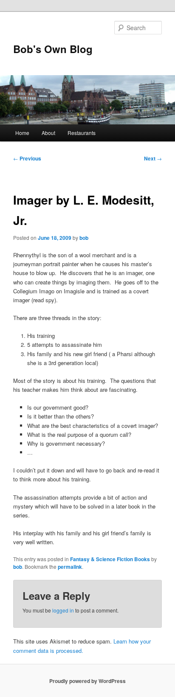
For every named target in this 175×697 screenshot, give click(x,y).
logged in (63, 610)
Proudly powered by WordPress (87, 681)
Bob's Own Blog (53, 49)
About (48, 132)
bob (83, 238)
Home (22, 132)
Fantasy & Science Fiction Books (110, 559)
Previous (27, 158)
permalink (70, 567)
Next (153, 158)
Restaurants (82, 132)
